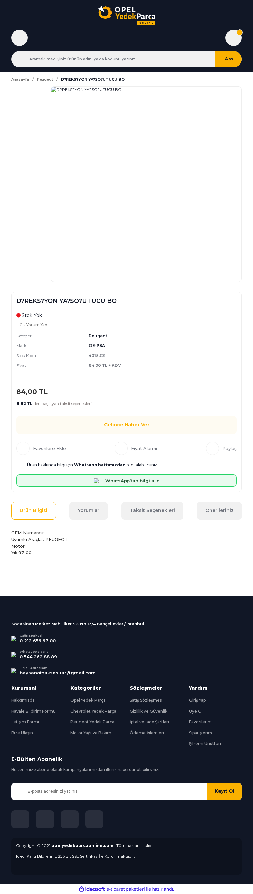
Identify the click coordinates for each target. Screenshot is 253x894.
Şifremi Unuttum (206, 743)
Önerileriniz (219, 510)
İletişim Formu (26, 721)
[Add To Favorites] (41, 448)
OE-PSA (97, 345)
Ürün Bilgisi (33, 510)
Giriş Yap (197, 700)
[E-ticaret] (125, 889)
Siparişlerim (200, 732)
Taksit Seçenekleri (152, 510)
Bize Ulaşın (22, 732)
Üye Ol (196, 711)
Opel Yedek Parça (88, 700)
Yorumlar (88, 510)
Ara (229, 59)
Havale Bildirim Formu (33, 711)
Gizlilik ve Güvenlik (148, 711)
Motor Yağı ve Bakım (90, 732)
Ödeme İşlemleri (147, 732)
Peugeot (98, 335)
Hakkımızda (23, 700)
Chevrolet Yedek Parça (93, 711)
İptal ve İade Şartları (149, 721)
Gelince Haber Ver (126, 425)
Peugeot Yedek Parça (92, 721)
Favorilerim (200, 721)
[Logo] (126, 15)
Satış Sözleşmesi (146, 700)
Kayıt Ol (224, 791)
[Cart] (233, 38)
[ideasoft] (92, 889)
